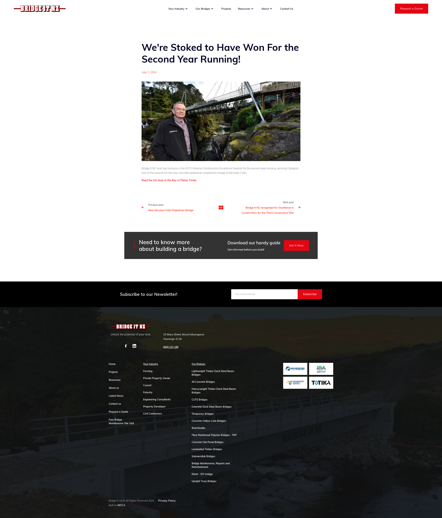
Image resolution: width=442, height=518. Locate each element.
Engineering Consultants (157, 399)
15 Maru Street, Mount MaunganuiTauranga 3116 (183, 337)
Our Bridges (203, 8)
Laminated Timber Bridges (207, 449)
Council (147, 385)
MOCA (121, 505)
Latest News (116, 395)
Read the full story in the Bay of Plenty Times (169, 180)
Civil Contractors (152, 413)
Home (112, 364)
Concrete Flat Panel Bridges (207, 442)
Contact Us (286, 8)
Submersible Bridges (203, 456)
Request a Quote (411, 8)
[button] (178, 8)
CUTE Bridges (200, 399)
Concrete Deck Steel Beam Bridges (212, 406)
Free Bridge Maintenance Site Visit (121, 421)
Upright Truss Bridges (204, 481)
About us (114, 387)
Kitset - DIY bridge (202, 474)
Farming (147, 371)
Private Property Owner (156, 378)
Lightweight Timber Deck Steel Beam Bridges (213, 373)
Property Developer (154, 406)
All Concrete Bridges (203, 381)
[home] (40, 8)
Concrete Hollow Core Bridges (209, 420)
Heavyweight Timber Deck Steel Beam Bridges (214, 390)
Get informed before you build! (246, 249)
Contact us (115, 403)
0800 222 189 (170, 347)
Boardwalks (198, 428)
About (265, 8)
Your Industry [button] (176, 8)
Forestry (147, 392)
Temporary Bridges (203, 413)
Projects (226, 8)
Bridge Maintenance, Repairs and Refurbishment (211, 465)
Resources (244, 8)
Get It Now (296, 245)
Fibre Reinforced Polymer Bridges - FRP (214, 435)
